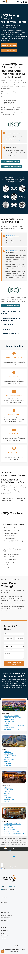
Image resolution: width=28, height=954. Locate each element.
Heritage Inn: (7, 761)
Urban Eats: (7, 795)
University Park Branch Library (11, 831)
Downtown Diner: (8, 793)
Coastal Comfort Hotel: (10, 755)
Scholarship (4, 935)
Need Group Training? (8, 50)
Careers (3, 938)
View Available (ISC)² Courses (11, 161)
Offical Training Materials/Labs (14, 395)
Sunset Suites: (7, 763)
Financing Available (14, 433)
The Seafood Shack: (9, 799)
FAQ (2, 933)
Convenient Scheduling (14, 414)
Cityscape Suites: (8, 753)
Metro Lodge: (7, 765)
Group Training (5, 917)
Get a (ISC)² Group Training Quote (12, 166)
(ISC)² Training (4, 10)
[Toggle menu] (26, 2)
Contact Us (4, 930)
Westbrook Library (9, 827)
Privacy (3, 905)
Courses (3, 900)
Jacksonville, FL (11, 10)
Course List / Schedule (9, 45)
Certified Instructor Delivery (14, 357)
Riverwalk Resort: (8, 757)
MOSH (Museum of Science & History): (14, 725)
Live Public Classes (6, 915)
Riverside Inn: (7, 751)
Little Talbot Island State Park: (11, 729)
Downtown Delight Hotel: (10, 759)
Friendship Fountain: (9, 719)
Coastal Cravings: (8, 789)
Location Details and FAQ (13, 140)
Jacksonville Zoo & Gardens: (11, 715)
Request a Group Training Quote (14, 663)
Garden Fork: (7, 791)
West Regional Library (9, 829)
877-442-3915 (12, 887)
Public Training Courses (12, 236)
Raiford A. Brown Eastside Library (12, 823)
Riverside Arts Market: (9, 721)
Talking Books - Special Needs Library (14, 833)
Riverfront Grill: (8, 787)
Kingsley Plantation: (9, 727)
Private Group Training (12, 250)
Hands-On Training (14, 376)
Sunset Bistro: (7, 797)
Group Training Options (14, 452)
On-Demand (4, 920)
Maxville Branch (8, 825)
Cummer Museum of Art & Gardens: (13, 717)
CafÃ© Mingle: (8, 801)
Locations (4, 902)
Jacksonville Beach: (9, 723)
